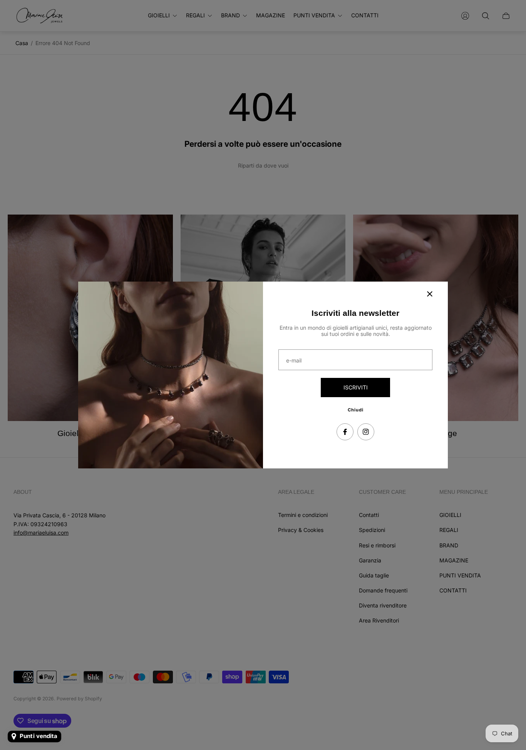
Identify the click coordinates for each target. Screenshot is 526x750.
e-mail (294, 360)
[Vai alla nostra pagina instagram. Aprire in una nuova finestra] (365, 431)
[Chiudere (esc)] (429, 293)
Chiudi (356, 410)
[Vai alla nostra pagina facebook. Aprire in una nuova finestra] (345, 431)
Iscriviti (355, 387)
